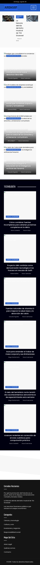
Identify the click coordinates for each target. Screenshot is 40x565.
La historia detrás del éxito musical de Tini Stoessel (19, 28)
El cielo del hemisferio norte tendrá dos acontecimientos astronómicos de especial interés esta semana (20, 394)
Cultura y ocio (19, 17)
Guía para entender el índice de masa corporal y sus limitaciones (20, 352)
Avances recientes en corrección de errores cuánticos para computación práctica (20, 438)
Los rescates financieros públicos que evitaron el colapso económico (17, 507)
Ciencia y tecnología (12, 216)
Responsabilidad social (13, 56)
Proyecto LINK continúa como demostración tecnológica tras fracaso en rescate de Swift (20, 267)
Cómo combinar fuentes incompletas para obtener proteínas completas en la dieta (20, 224)
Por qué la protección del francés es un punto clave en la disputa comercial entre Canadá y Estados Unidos (19, 495)
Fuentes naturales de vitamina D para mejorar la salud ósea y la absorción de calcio (20, 311)
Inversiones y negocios (12, 528)
